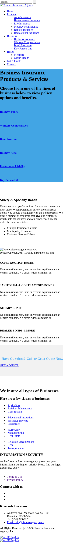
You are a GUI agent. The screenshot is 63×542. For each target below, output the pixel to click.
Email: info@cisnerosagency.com (25, 522)
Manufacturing (16, 432)
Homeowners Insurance (27, 20)
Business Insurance (24, 39)
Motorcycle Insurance (26, 26)
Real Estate (14, 435)
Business (12, 36)
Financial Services (18, 420)
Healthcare (14, 423)
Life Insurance (22, 23)
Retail (11, 444)
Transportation (16, 448)
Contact (11, 64)
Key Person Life (23, 48)
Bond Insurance (22, 45)
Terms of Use (14, 476)
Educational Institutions (21, 417)
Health (10, 51)
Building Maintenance (20, 408)
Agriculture (14, 405)
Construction (15, 411)
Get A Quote (14, 61)
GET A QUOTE (9, 365)
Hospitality (14, 429)
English (14, 537)
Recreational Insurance (26, 32)
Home (10, 11)
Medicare (19, 54)
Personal (11, 14)
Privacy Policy (15, 479)
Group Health (21, 57)
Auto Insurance (22, 17)
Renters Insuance (23, 29)
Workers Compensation (27, 42)
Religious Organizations (21, 441)
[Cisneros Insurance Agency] (16, 5)
